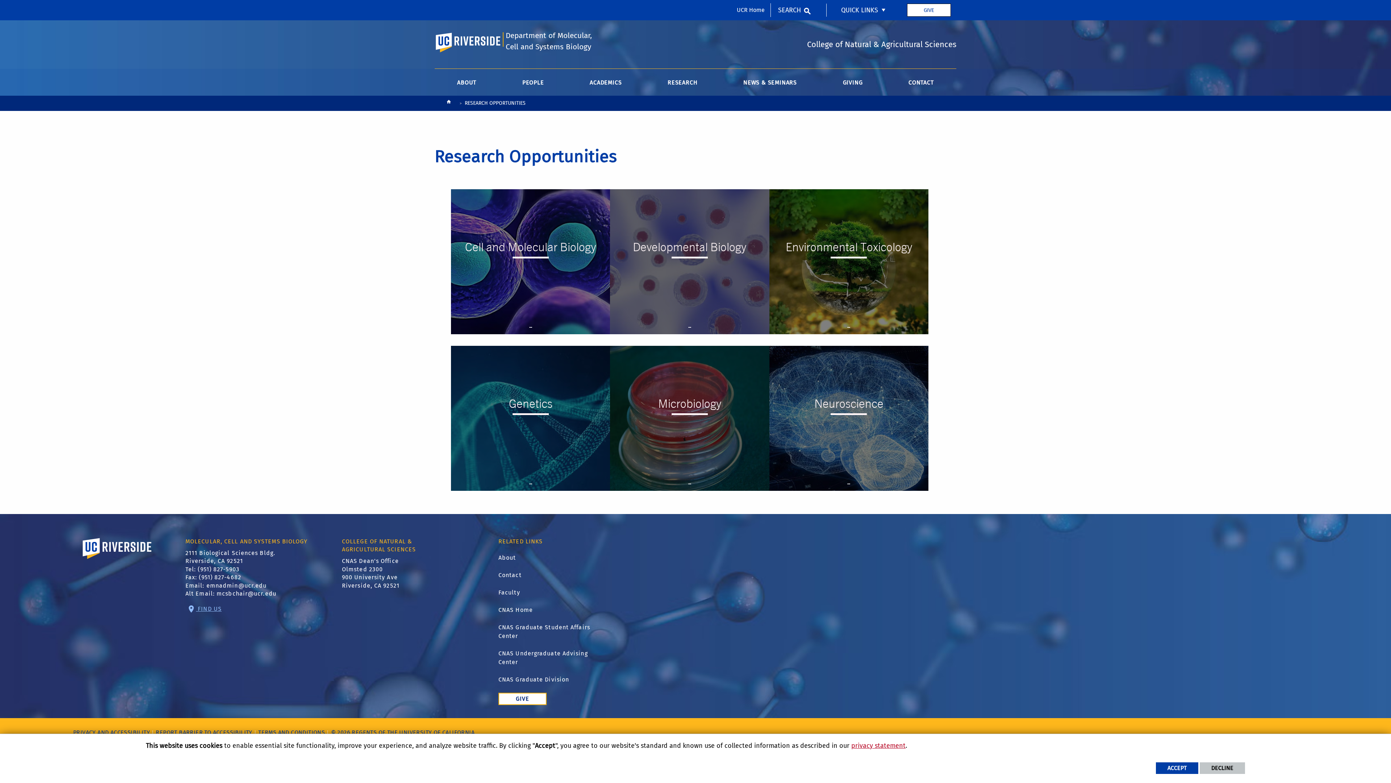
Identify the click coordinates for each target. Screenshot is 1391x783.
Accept (1177, 768)
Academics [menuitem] (606, 82)
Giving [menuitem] (853, 82)
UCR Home (751, 10)
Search (789, 10)
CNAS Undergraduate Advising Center (543, 658)
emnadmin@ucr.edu (236, 585)
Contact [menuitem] (921, 82)
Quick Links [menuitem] (859, 10)
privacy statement (878, 746)
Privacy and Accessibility (111, 732)
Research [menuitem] (682, 82)
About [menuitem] (466, 82)
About (507, 557)
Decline (1222, 768)
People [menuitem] (533, 82)
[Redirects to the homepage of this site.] (448, 103)
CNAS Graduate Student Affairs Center (544, 631)
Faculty (509, 592)
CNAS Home (515, 609)
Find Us (209, 608)
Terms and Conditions (291, 732)
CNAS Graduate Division (533, 679)
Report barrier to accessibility (204, 732)
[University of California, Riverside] (117, 558)
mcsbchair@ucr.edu (246, 593)
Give (929, 10)
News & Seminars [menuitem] (770, 82)
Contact (510, 575)
